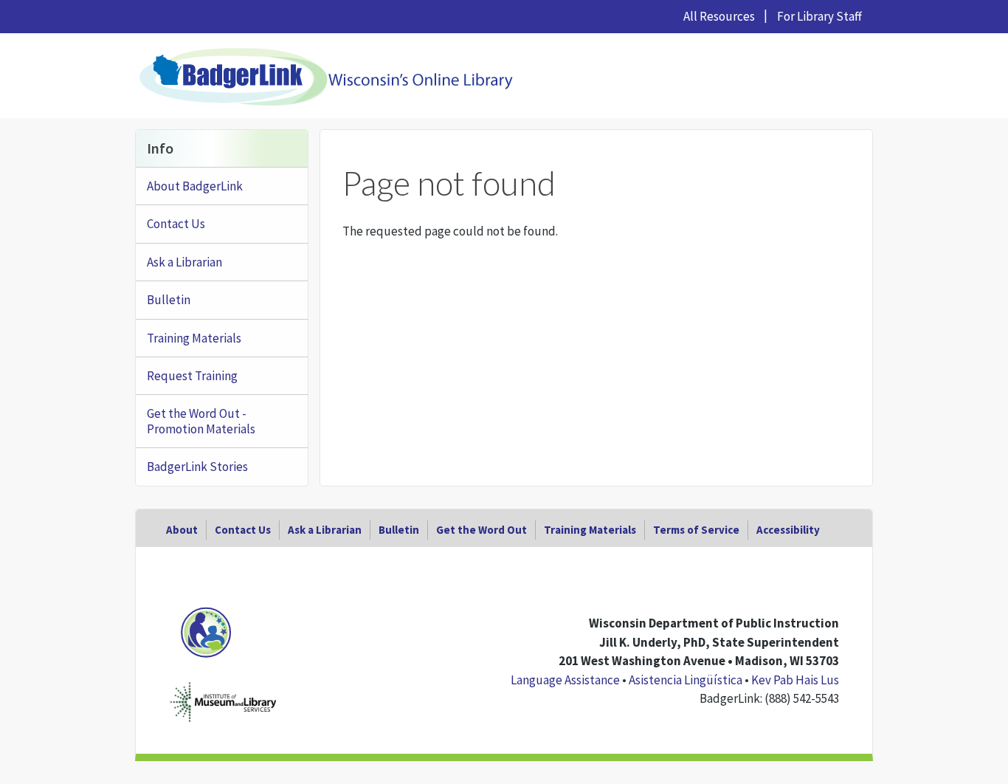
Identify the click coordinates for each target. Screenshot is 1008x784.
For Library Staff (819, 16)
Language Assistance (565, 680)
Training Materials (194, 338)
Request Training (192, 376)
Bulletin (168, 300)
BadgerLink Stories (197, 466)
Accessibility (788, 530)
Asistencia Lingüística (685, 680)
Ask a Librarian (184, 262)
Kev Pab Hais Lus (795, 680)
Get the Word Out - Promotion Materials (201, 420)
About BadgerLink (195, 186)
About (182, 530)
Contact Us (176, 224)
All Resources (719, 16)
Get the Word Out (481, 530)
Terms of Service (696, 530)
